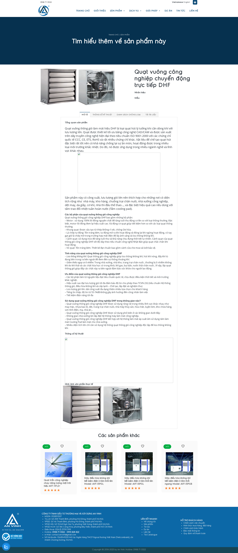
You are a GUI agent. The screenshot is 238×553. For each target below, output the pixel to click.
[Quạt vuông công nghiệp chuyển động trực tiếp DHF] (102, 405)
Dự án (168, 11)
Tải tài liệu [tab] (151, 115)
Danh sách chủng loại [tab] (129, 115)
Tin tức (180, 11)
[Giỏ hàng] (195, 2)
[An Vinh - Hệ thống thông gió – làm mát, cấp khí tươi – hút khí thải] (43, 11)
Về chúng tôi (150, 522)
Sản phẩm (116, 11)
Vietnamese (177, 2)
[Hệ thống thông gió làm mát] (12, 520)
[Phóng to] (44, 101)
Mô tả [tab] (85, 115)
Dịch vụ (134, 11)
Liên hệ (193, 11)
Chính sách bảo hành (193, 528)
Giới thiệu (100, 11)
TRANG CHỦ (113, 35)
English (187, 2)
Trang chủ (83, 11)
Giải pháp (151, 11)
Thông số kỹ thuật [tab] (102, 115)
